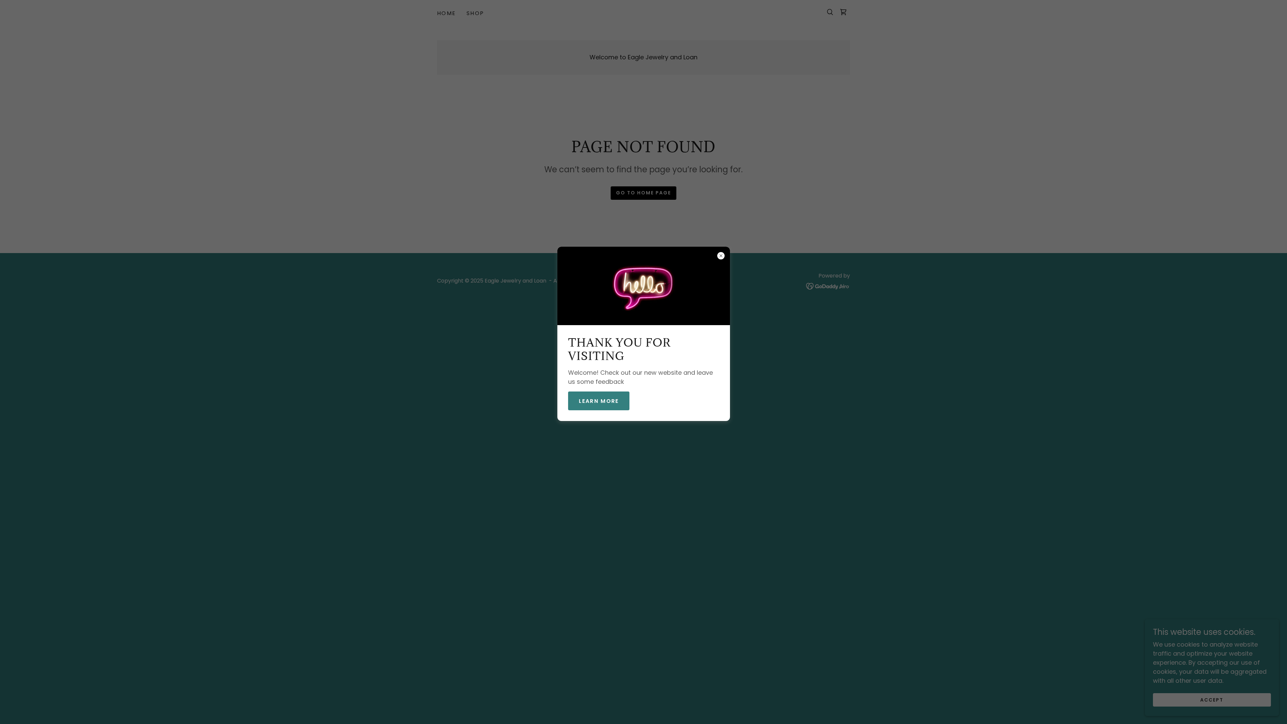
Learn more (599, 401)
